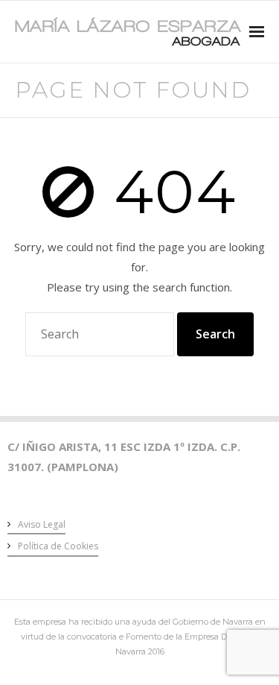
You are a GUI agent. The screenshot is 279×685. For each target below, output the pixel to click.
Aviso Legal (41, 524)
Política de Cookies (58, 546)
